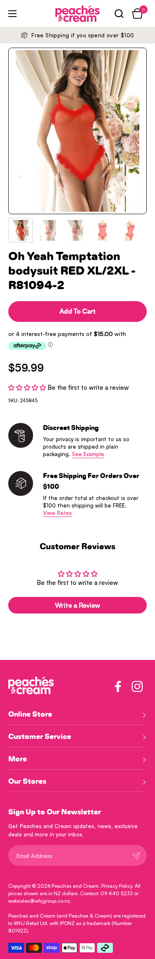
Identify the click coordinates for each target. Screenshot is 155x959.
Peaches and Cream (75, 886)
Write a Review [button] (77, 605)
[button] (119, 13)
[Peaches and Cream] (66, 13)
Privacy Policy (116, 886)
